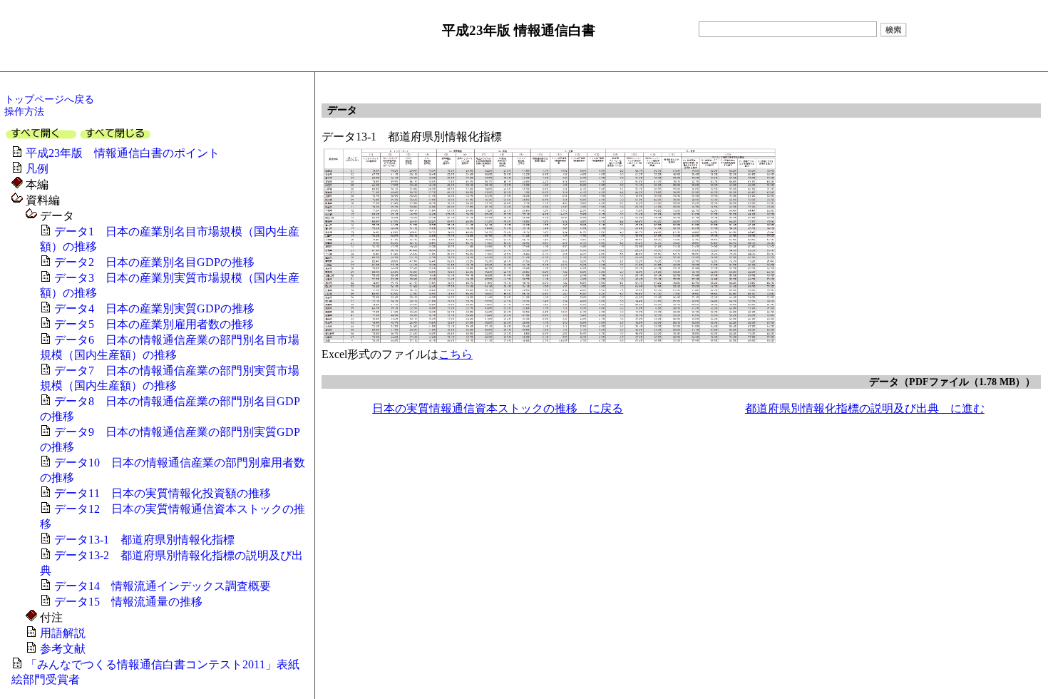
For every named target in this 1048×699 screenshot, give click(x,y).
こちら (455, 354)
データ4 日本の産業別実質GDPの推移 (154, 308)
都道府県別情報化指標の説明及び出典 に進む (865, 408)
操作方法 (24, 111)
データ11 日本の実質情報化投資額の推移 (162, 493)
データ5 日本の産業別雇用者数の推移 (154, 324)
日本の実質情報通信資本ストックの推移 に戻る (497, 408)
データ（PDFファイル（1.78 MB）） (952, 381)
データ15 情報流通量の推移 (128, 602)
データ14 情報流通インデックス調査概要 (162, 586)
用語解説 (63, 633)
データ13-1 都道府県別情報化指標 (144, 540)
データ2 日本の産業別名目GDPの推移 (154, 262)
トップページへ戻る (49, 99)
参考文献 (63, 649)
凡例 (37, 169)
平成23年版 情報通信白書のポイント (123, 153)
